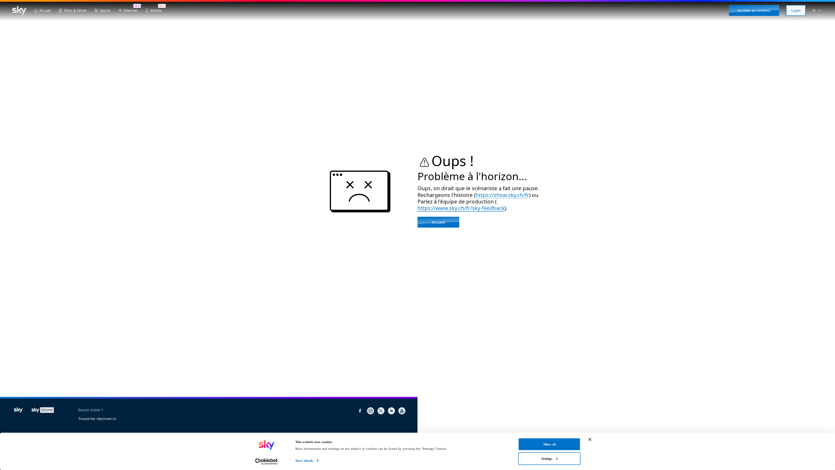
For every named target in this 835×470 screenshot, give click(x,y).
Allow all (549, 444)
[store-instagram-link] (370, 410)
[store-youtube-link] (401, 410)
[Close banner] (589, 439)
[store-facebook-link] (360, 410)
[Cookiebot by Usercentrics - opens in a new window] (266, 461)
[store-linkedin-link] (391, 410)
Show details (304, 460)
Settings (546, 458)
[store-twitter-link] (380, 410)
